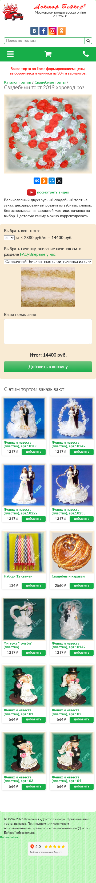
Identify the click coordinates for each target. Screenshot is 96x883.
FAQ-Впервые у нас (37, 255)
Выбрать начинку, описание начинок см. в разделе (42, 252)
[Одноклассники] (44, 181)
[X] (59, 181)
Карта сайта (9, 837)
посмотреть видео (53, 192)
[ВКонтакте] (37, 181)
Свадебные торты (50, 82)
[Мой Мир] (52, 181)
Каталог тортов (17, 82)
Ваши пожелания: (20, 315)
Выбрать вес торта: (22, 231)
